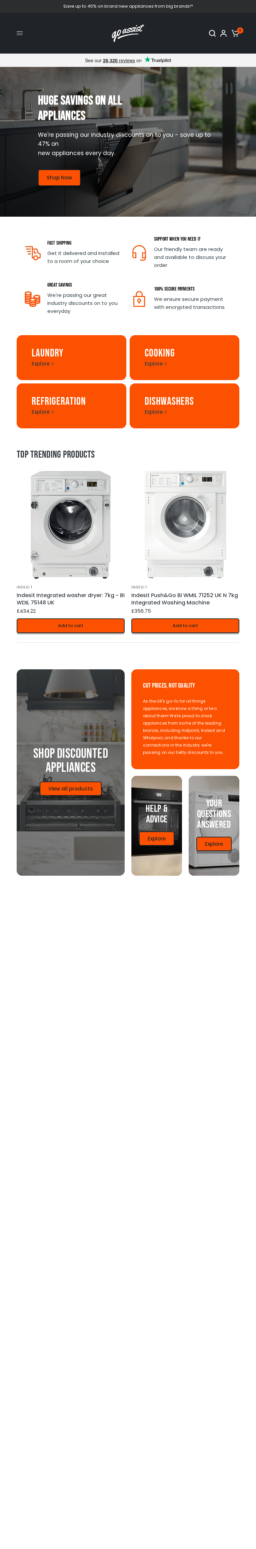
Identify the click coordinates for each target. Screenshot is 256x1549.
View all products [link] (70, 788)
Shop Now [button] (59, 177)
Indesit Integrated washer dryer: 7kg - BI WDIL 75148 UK (71, 599)
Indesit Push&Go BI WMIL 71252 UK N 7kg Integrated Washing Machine (184, 599)
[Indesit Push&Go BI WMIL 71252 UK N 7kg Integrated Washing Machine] (185, 525)
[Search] (212, 33)
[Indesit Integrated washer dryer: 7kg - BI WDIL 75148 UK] (71, 525)
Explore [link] (41, 363)
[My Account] (223, 33)
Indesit (25, 587)
